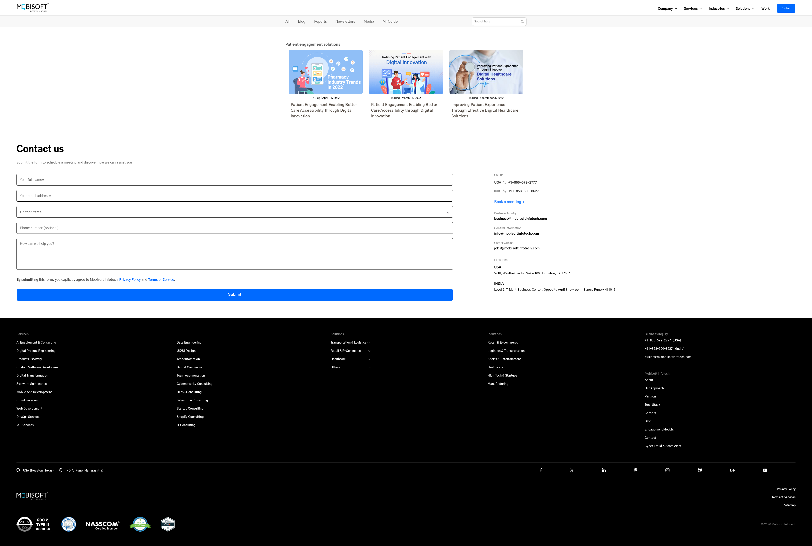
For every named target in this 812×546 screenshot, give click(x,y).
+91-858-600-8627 (664, 348)
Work (765, 8)
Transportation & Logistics (348, 342)
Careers (650, 413)
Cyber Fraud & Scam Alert (663, 446)
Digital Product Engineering (36, 350)
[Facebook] (541, 470)
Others (335, 367)
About (649, 380)
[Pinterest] (635, 470)
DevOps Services (28, 416)
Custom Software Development (38, 367)
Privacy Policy (130, 279)
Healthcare (338, 359)
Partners (651, 396)
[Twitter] (571, 470)
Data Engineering (189, 342)
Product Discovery (29, 359)
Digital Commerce (189, 367)
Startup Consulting (190, 408)
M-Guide (390, 21)
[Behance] (732, 470)
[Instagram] (667, 470)
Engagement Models (659, 429)
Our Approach (654, 388)
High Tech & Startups (502, 375)
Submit (234, 295)
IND (516, 191)
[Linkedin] (604, 470)
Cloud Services (27, 400)
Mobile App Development (34, 392)
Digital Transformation (32, 375)
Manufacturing (498, 383)
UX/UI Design (186, 350)
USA (515, 182)
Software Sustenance (31, 383)
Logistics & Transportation (506, 350)
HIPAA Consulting (189, 392)
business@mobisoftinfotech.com (520, 218)
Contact (786, 8)
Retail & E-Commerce (346, 350)
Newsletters (345, 21)
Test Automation (188, 359)
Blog (301, 21)
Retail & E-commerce (503, 342)
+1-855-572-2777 (663, 340)
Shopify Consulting (190, 416)
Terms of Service (161, 279)
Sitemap (790, 505)
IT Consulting (186, 425)
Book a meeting (507, 202)
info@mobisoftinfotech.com (516, 233)
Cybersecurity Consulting (195, 383)
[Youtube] (765, 470)
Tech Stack (652, 404)
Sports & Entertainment (504, 359)
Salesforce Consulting (192, 400)
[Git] (700, 470)
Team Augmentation (191, 375)
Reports (320, 21)
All (287, 21)
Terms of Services (784, 497)
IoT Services (25, 425)
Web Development (29, 408)
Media (369, 21)
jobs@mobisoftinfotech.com (517, 248)
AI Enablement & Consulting (36, 342)
